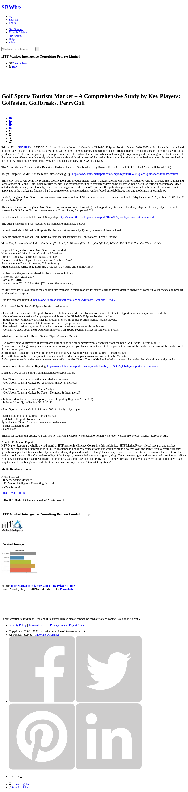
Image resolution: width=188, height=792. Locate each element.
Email (4, 492)
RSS (14, 66)
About (12, 42)
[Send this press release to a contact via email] (10, 118)
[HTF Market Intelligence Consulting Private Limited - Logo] (12, 530)
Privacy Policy (58, 625)
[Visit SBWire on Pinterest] (42, 768)
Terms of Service (38, 625)
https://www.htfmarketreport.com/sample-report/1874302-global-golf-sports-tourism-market (125, 174)
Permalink (66, 589)
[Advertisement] (94, 79)
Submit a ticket (20, 787)
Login (12, 22)
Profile (21, 492)
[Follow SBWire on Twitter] (109, 701)
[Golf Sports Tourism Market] (19, 573)
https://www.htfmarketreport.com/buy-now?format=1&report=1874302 (74, 299)
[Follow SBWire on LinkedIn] (109, 768)
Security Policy (17, 625)
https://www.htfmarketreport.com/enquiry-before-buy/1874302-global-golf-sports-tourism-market (103, 366)
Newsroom (15, 35)
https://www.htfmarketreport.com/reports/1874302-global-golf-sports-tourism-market (108, 217)
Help (12, 39)
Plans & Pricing (18, 32)
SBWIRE (24, 147)
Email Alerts (19, 63)
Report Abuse (77, 625)
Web (13, 492)
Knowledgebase (21, 784)
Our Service (16, 29)
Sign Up (14, 19)
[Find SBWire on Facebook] (42, 701)
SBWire (11, 7)
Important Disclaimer (47, 634)
